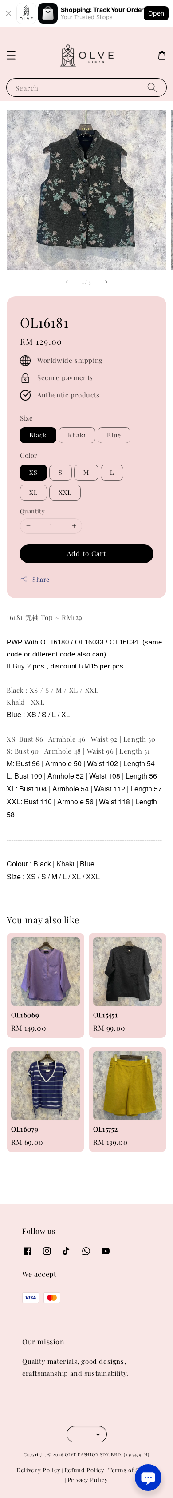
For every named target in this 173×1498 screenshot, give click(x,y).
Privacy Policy (87, 1479)
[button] (11, 55)
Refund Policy (84, 1470)
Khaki (77, 435)
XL (33, 492)
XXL (65, 492)
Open (156, 13)
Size (26, 417)
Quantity (32, 511)
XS (33, 472)
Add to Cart (86, 553)
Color (29, 455)
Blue (114, 435)
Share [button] (41, 579)
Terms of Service (132, 1470)
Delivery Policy (38, 1470)
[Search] (152, 87)
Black (38, 435)
